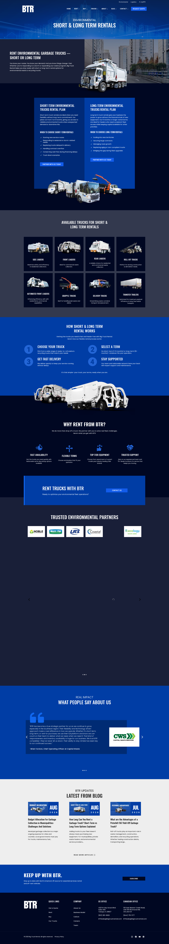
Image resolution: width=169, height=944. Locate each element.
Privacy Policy (59, 937)
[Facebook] (136, 937)
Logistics (133, 2)
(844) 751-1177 (129, 915)
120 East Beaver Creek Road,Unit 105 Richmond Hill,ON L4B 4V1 (134, 910)
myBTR (143, 2)
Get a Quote (53, 908)
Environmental (123, 2)
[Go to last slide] (26, 737)
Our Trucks (53, 921)
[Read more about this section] (38, 254)
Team (76, 925)
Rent (50, 912)
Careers (77, 921)
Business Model (79, 912)
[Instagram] (132, 937)
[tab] (82, 674)
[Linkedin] (143, 937)
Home (69, 9)
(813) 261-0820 (104, 915)
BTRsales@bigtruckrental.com (110, 919)
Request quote (139, 9)
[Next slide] (142, 737)
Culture (76, 917)
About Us (77, 908)
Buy (50, 917)
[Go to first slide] (139, 599)
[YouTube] (139, 937)
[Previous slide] (29, 599)
